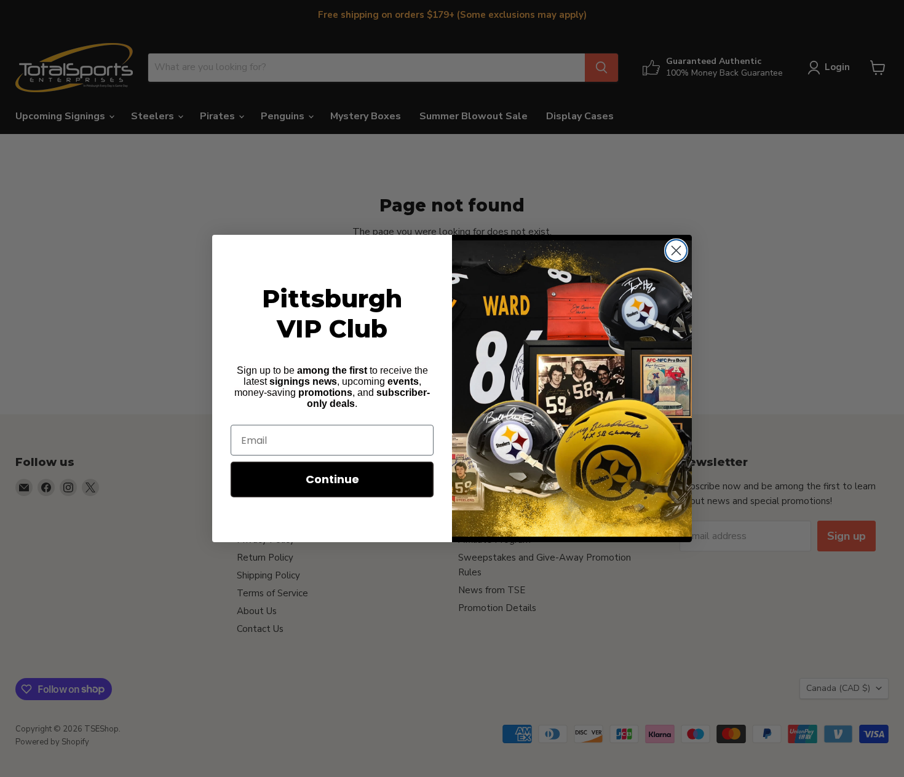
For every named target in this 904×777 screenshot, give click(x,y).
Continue (332, 479)
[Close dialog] (676, 250)
